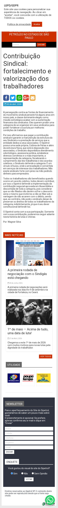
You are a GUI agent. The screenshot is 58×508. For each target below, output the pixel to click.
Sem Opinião (40, 473)
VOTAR (29, 479)
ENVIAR (41, 45)
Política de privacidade (19, 24)
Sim (15, 473)
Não (25, 473)
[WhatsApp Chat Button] (50, 500)
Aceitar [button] (37, 24)
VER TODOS (45, 356)
